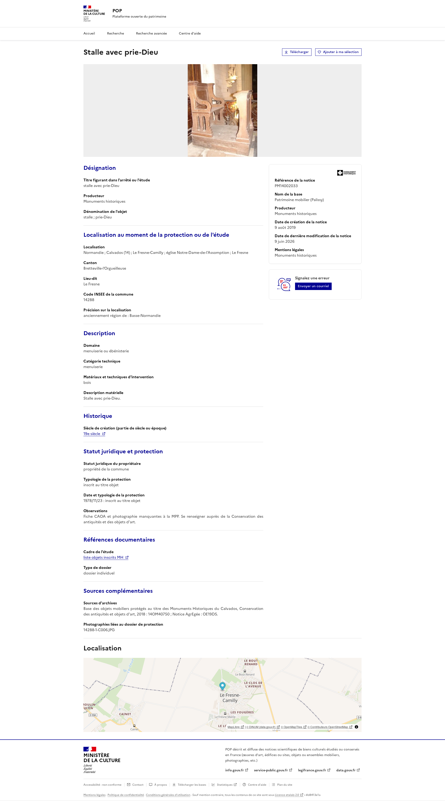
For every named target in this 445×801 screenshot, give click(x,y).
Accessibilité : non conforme (102, 785)
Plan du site (284, 785)
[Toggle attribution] (356, 727)
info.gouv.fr (234, 770)
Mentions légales (94, 795)
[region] (222, 695)
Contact (137, 785)
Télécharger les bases (192, 785)
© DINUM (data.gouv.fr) (261, 727)
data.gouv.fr (346, 770)
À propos (160, 785)
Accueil (89, 33)
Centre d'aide (190, 33)
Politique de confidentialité (126, 795)
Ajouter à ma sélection (341, 52)
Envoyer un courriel (313, 286)
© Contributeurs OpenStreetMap (328, 727)
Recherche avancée (151, 33)
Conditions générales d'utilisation (168, 795)
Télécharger (299, 52)
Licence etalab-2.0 (287, 795)
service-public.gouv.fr (271, 770)
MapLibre (234, 727)
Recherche (115, 33)
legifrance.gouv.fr (312, 770)
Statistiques (224, 785)
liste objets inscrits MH (103, 557)
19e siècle (91, 433)
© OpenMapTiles (291, 727)
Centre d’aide (257, 785)
